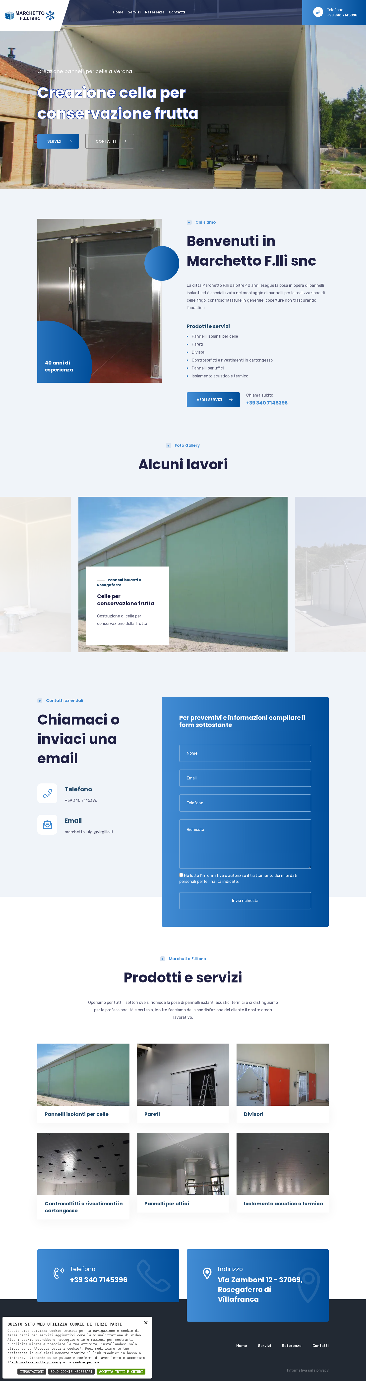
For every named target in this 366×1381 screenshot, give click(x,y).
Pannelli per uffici (208, 368)
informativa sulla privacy (36, 1362)
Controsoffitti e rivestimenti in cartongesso (232, 360)
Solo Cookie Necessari (71, 1372)
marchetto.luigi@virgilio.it (89, 832)
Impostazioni (32, 1372)
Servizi (134, 12)
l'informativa (212, 875)
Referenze (155, 12)
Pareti (197, 344)
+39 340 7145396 (81, 800)
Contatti (177, 12)
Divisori (198, 352)
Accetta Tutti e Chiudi (121, 1372)
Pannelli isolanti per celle (215, 336)
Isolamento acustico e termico (220, 376)
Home (118, 12)
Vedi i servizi (210, 399)
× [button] (146, 1322)
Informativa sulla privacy (308, 1370)
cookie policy (86, 1362)
